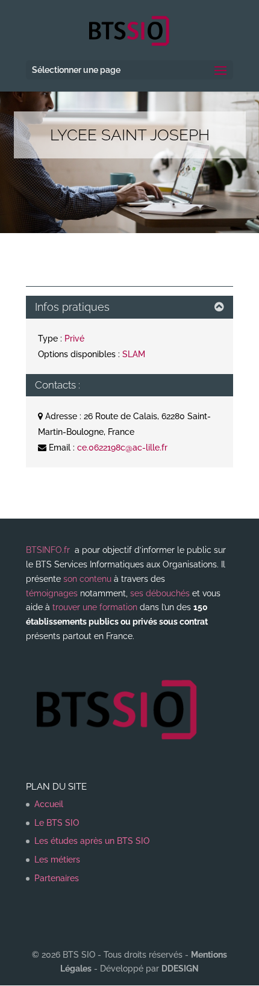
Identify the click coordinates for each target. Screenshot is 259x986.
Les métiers (57, 859)
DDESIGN (180, 968)
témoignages (52, 593)
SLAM (133, 354)
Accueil (48, 804)
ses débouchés (160, 593)
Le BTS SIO (56, 823)
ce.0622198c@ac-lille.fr (122, 447)
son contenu (87, 579)
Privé (74, 338)
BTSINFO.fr (48, 550)
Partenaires (56, 878)
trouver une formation (94, 607)
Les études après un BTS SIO (91, 841)
